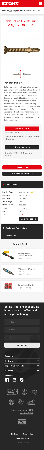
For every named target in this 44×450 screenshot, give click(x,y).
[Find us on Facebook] (7, 380)
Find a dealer (23, 147)
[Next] (37, 74)
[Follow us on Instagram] (21, 380)
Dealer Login (22, 167)
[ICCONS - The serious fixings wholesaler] (10, 4)
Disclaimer (15, 434)
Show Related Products (22, 174)
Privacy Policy (28, 434)
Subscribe (22, 345)
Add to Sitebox (22, 128)
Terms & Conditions (23, 438)
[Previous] (6, 74)
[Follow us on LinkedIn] (14, 380)
